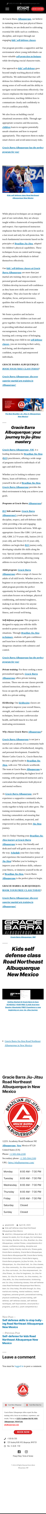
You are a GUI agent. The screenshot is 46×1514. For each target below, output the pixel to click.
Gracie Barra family (34, 1255)
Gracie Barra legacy (30, 1258)
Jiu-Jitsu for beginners (22, 1273)
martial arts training (10, 1292)
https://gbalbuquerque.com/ (21, 1162)
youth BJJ (15, 1307)
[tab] (13, 1405)
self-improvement (19, 1304)
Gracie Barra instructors (11, 1258)
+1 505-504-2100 (28, 1158)
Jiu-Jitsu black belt (21, 1264)
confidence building (17, 1246)
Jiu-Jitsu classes (36, 1264)
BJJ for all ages (23, 1237)
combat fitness (19, 1243)
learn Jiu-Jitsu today (10, 1289)
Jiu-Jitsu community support (30, 1267)
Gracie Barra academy (11, 1252)
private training (26, 1298)
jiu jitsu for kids (27, 1261)
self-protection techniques (28, 56)
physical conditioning (10, 1298)
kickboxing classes (21, 1282)
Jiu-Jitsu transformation (21, 1279)
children (6, 127)
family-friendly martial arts (20, 1249)
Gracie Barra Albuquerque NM (14, 1255)
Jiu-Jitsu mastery (31, 1276)
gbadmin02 (9, 1225)
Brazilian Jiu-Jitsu (24, 243)
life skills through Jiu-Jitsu (30, 1289)
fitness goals (37, 1249)
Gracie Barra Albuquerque (31, 1252)
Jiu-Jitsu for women (16, 1276)
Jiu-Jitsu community (10, 1267)
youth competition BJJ (29, 1307)
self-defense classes (18, 1301)
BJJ (36, 1234)
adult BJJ (8, 1234)
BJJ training (7, 1240)
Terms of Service (28, 1456)
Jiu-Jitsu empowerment (28, 1270)
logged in (19, 1366)
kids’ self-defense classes (24, 40)
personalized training (33, 1295)
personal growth (18, 1295)
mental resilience (25, 1292)
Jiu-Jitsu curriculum (10, 1270)
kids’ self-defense (26, 68)
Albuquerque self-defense (23, 1234)
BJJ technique (36, 1237)
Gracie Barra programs (11, 1261)
